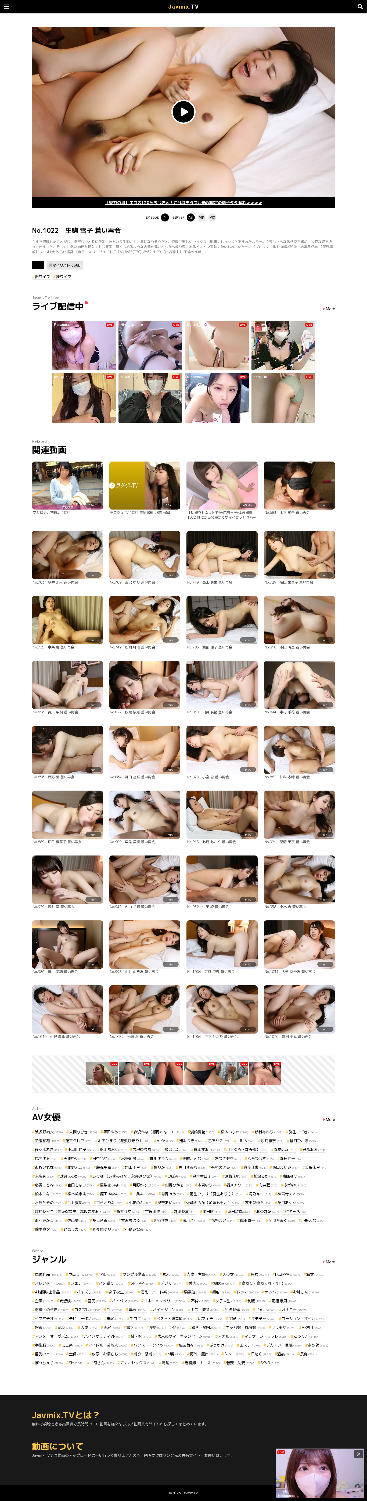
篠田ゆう (115, 1131)
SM (76, 1362)
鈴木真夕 (46, 1229)
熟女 (260, 1274)
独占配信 (237, 1309)
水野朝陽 (132, 1158)
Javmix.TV (190, 1493)
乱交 (66, 1327)
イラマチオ (49, 1318)
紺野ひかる (178, 1184)
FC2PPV (287, 1274)
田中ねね (103, 1158)
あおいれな (48, 1167)
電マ (134, 1327)
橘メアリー (239, 1184)
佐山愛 (76, 1220)
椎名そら (296, 1211)
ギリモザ (283, 1327)
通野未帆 (236, 1176)
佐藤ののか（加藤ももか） (212, 1202)
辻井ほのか (73, 1176)
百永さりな (109, 1202)
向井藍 (268, 1184)
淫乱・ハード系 (159, 1292)
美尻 (111, 1327)
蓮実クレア (78, 1140)
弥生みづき (303, 1131)
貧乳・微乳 (206, 1327)
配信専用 (285, 1300)
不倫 (200, 1300)
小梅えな (312, 1220)
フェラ (82, 1283)
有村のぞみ (224, 1167)
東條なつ (293, 1176)
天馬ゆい (75, 1158)
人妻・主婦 (201, 1274)
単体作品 (48, 1274)
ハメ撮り (112, 1283)
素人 (171, 1274)
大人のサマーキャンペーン (184, 1336)
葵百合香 (103, 1220)
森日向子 (291, 1158)
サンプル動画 (139, 1274)
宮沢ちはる (134, 1220)
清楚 (170, 1362)
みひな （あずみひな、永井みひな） (126, 1176)
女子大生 (228, 1300)
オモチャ (263, 1318)
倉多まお (255, 1167)
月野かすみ (145, 1184)
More (330, 309)
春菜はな (285, 1149)
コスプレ (87, 1309)
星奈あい (168, 1202)
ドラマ (248, 1292)
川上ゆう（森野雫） (247, 1149)
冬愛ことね (48, 1184)
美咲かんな (195, 1158)
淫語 (157, 1327)
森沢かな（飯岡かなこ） (159, 1131)
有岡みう (172, 1193)
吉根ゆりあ (145, 1149)
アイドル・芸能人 (107, 1345)
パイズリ (90, 1292)
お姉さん (306, 1292)
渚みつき (190, 1140)
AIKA (165, 1140)
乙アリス (219, 1140)
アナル (228, 1336)
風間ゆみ (46, 1158)
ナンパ (276, 1292)
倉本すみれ (207, 1149)
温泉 (285, 1353)
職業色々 (191, 1345)
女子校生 (122, 1292)
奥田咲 (212, 1211)
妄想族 (70, 1300)
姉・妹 (141, 1336)
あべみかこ (48, 1220)
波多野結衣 (49, 1131)
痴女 (315, 1274)
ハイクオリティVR (104, 1336)
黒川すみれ (192, 1167)
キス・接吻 (205, 1309)
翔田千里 (136, 1167)
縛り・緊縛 (147, 1353)
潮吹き (224, 1283)
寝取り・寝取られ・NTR (268, 1283)
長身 (308, 1353)
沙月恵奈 (272, 1140)
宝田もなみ (80, 1184)
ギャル (265, 1309)
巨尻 (97, 1300)
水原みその (48, 1202)
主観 (236, 1318)
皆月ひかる (303, 1140)
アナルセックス (138, 1362)
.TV (183, 6)
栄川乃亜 (193, 1220)
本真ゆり (208, 1184)
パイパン (125, 1300)
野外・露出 (204, 1353)
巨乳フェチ (49, 1353)
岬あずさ (165, 1220)
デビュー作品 (85, 1318)
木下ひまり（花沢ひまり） (124, 1140)
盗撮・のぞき (51, 1309)
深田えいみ (285, 1167)
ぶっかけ (221, 1345)
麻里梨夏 (185, 1211)
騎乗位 (195, 1292)
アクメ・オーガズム (56, 1336)
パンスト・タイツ (153, 1345)
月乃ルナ (260, 1193)
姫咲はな (176, 1149)
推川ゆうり (163, 1158)
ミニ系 (72, 1345)
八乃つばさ (260, 1158)
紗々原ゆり (105, 1229)
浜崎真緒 (202, 1131)
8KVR (269, 1362)
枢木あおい (113, 1149)
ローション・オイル (303, 1318)
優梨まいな (113, 1184)
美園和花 (47, 1140)
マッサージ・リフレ (265, 1336)
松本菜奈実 (80, 1193)
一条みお (143, 1193)
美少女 (233, 1274)
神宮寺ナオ (291, 1193)
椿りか (163, 1167)
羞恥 (115, 1318)
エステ (250, 1345)
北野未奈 (78, 1167)
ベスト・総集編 (174, 1318)
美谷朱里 (316, 1167)
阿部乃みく (282, 1220)
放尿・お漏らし (109, 1353)
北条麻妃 (267, 1211)
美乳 (198, 1283)
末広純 (44, 1176)
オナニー (294, 1309)
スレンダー (49, 1283)
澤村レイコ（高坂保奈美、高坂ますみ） (72, 1211)
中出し (80, 1274)
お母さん (102, 1362)
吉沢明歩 (156, 1211)
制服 (256, 1300)
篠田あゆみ (113, 1193)
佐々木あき (48, 1149)
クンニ (234, 1353)
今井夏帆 (78, 1202)
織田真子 (251, 1220)
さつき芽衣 (228, 1158)
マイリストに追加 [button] (67, 265)
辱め (137, 1309)
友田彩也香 (258, 1202)
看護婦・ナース (202, 1362)
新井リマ (127, 1211)
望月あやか (291, 1202)
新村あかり (269, 1131)
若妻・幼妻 (240, 1362)
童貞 (77, 1353)
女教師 (318, 1345)
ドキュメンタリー (164, 1300)
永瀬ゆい (295, 1184)
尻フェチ (210, 1318)
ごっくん (306, 1336)
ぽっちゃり (49, 1362)
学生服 (45, 1345)
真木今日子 (205, 1176)
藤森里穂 (107, 1167)
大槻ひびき (83, 1131)
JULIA (246, 1140)
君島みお (314, 1149)
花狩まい (222, 1220)
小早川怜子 (80, 1149)
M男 (176, 1353)
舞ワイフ (42, 276)
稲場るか (265, 1176)
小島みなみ (138, 1229)
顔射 (221, 1292)
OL (114, 1309)
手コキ (140, 1318)
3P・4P (142, 1283)
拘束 (43, 1327)
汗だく (261, 1353)
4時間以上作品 (53, 1292)
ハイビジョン (169, 1309)
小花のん (140, 1202)
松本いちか (235, 1131)
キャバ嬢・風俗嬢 (245, 1327)
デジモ (172, 1283)
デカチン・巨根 (284, 1345)
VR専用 (312, 1327)
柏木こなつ (48, 1193)
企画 (44, 1300)
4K (179, 1327)
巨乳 (107, 1274)
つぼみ (176, 1176)
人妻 (89, 1327)
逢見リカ (75, 1229)
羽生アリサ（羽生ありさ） (216, 1193)
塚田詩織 (239, 1211)
